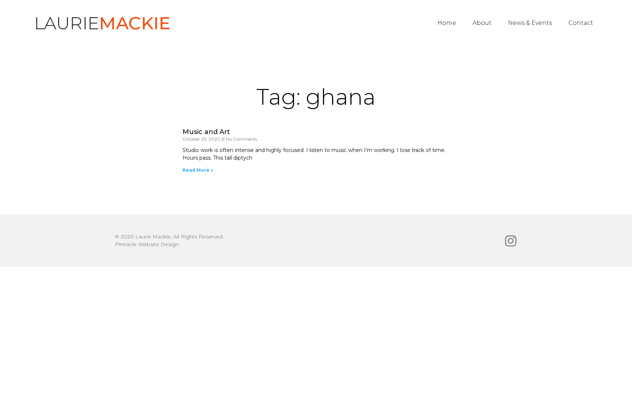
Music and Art (206, 132)
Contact (580, 22)
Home (446, 22)
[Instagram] (510, 240)
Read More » (198, 170)
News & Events (530, 22)
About (482, 22)
